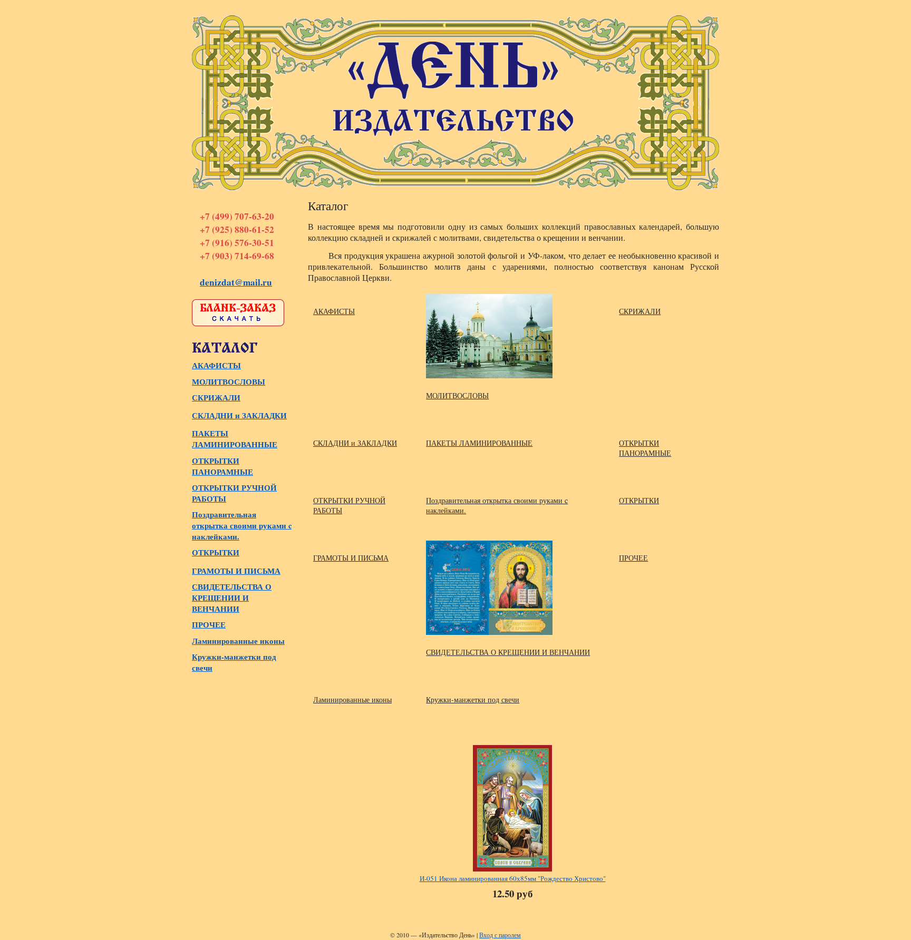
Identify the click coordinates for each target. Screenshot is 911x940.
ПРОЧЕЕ (209, 624)
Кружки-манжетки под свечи (472, 699)
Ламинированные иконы (238, 641)
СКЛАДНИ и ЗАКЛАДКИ (239, 415)
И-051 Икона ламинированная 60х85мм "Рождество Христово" (513, 878)
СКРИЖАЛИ (216, 397)
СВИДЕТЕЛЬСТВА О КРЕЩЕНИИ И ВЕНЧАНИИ (232, 597)
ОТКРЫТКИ (215, 552)
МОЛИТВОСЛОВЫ (228, 381)
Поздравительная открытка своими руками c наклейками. (242, 525)
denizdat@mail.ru (236, 282)
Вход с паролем (500, 935)
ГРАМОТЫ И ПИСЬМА (236, 570)
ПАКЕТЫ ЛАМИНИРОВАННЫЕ (234, 439)
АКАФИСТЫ (216, 365)
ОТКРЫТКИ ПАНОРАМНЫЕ (222, 466)
